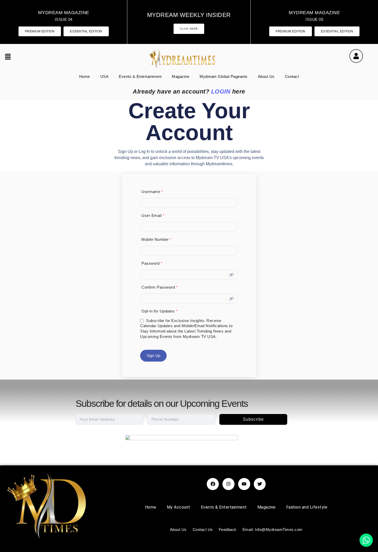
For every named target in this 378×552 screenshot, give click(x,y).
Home (84, 76)
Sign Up (153, 355)
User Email (152, 215)
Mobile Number (156, 239)
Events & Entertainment (140, 76)
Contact (292, 76)
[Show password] (231, 274)
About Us (266, 76)
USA (104, 76)
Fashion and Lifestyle (307, 507)
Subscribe (253, 419)
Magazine (180, 76)
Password (151, 263)
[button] (10, 57)
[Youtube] (244, 484)
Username (152, 191)
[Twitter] (260, 484)
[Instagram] (228, 484)
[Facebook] (213, 484)
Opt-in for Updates (159, 311)
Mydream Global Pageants (224, 76)
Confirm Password (159, 287)
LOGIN (221, 91)
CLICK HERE (189, 28)
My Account (178, 507)
